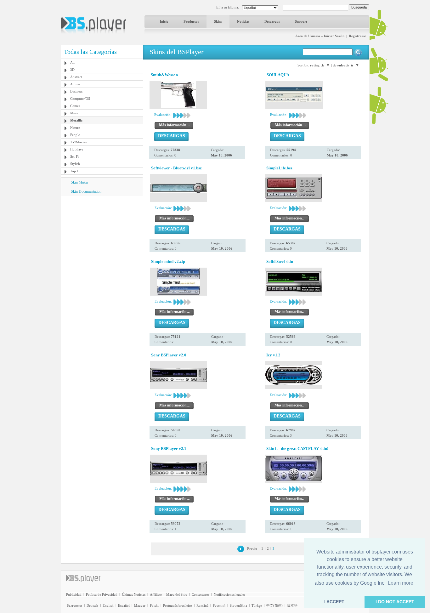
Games (75, 106)
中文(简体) (274, 605)
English (108, 605)
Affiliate (156, 594)
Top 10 (75, 171)
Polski (154, 605)
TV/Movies (78, 142)
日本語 (292, 605)
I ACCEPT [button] (334, 601)
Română (202, 605)
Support (301, 21)
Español (124, 605)
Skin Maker (79, 182)
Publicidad (74, 594)
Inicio (164, 21)
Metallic (76, 120)
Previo (252, 548)
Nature (75, 127)
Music (74, 113)
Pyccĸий (219, 605)
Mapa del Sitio (176, 594)
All (72, 62)
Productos (191, 21)
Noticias (243, 21)
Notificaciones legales (229, 594)
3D (72, 69)
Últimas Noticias (133, 594)
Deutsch (92, 605)
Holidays (76, 149)
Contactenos (200, 594)
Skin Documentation (86, 191)
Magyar (139, 605)
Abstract (76, 77)
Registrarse (357, 36)
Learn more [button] (400, 583)
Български (74, 605)
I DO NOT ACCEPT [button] (395, 601)
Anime (75, 84)
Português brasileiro (177, 605)
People (75, 135)
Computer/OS (80, 98)
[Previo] (241, 548)
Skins (218, 21)
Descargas (272, 21)
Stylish (75, 164)
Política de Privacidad (101, 594)
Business (76, 91)
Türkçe (257, 605)
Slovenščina (238, 605)
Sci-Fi (74, 156)
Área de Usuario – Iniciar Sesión (319, 36)
